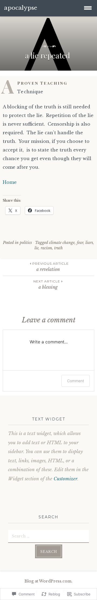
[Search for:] (48, 536)
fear (80, 242)
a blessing (46, 284)
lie (36, 248)
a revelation (50, 266)
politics (26, 242)
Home (10, 182)
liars (89, 242)
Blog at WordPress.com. (48, 581)
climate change (62, 242)
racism (46, 248)
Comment (75, 380)
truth (58, 248)
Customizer (65, 479)
